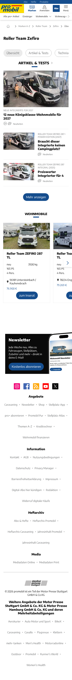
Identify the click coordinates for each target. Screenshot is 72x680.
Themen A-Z (25, 426)
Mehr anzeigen (36, 197)
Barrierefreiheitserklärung (26, 479)
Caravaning (10, 404)
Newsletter (28, 404)
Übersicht (13, 53)
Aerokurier (14, 621)
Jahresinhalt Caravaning (36, 542)
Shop (42, 404)
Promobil (31, 654)
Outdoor (16, 654)
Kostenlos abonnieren (26, 366)
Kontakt (14, 457)
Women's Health (36, 665)
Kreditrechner (44, 426)
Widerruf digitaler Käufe (36, 500)
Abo (25, 1)
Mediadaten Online (24, 562)
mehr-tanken (14, 643)
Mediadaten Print (49, 562)
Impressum (52, 479)
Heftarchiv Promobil (44, 520)
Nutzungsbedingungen (46, 457)
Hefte (33, 1)
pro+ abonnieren (14, 415)
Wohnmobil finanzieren (36, 437)
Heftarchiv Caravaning (20, 531)
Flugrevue (43, 632)
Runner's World (49, 654)
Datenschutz (23, 468)
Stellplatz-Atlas (56, 415)
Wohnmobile (42, 16)
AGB (26, 457)
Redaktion (52, 490)
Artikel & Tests (38, 53)
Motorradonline (54, 643)
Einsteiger (27, 16)
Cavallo (29, 632)
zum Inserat (27, 295)
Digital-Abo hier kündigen (27, 490)
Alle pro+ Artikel (11, 16)
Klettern (57, 632)
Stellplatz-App (57, 404)
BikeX (58, 621)
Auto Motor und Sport (37, 621)
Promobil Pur (35, 415)
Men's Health (33, 643)
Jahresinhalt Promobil (50, 531)
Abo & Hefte (21, 520)
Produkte (44, 1)
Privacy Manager (44, 468)
